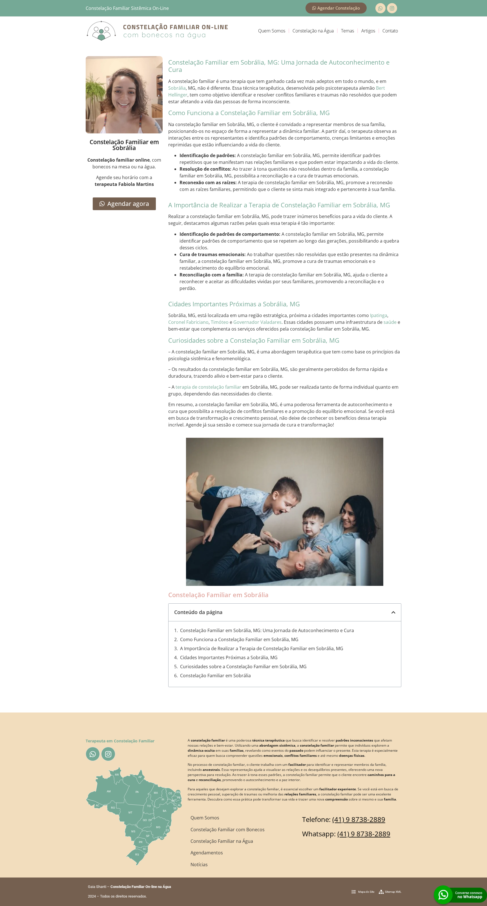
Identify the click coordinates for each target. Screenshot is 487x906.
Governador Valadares (257, 322)
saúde (390, 322)
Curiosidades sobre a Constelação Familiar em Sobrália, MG (243, 666)
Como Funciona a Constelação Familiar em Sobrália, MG (239, 639)
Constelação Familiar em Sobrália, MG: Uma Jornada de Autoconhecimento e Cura (267, 630)
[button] (393, 612)
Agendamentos (207, 853)
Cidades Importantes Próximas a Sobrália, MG (229, 657)
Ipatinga (378, 315)
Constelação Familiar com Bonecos (228, 829)
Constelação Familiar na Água (222, 841)
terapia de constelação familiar (208, 387)
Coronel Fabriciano (188, 322)
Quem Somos (271, 31)
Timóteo (220, 322)
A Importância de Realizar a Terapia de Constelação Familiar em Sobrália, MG (261, 648)
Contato (390, 31)
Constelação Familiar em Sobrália (215, 675)
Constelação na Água (313, 31)
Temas (347, 31)
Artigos (368, 31)
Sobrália (177, 88)
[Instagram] (392, 8)
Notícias (199, 864)
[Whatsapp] (380, 8)
